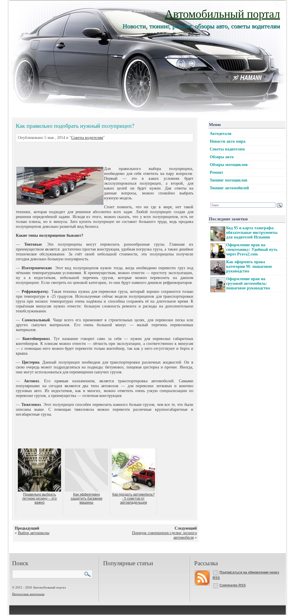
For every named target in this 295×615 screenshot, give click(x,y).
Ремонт (216, 172)
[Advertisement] (97, 153)
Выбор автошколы (33, 533)
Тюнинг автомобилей (229, 188)
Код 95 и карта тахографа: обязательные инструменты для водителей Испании (251, 232)
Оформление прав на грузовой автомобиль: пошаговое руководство (248, 283)
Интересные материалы (28, 594)
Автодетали (220, 133)
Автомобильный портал (222, 13)
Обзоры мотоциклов (229, 165)
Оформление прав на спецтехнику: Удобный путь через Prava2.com (251, 249)
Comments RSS (233, 585)
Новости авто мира (227, 141)
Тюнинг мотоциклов (228, 180)
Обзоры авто (222, 157)
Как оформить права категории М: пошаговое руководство (249, 266)
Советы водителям (87, 137)
